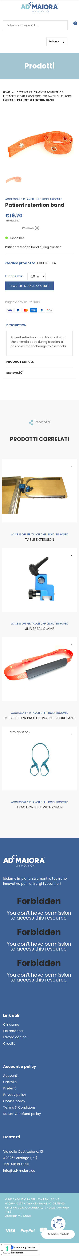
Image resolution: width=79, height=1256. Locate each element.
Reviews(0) (15, 373)
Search (63, 25)
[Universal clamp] (39, 580)
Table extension (39, 539)
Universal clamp (39, 628)
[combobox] (56, 42)
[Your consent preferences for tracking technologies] (7, 1249)
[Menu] (31, 41)
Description (16, 325)
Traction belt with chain (39, 807)
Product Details (20, 362)
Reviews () (30, 228)
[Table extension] (39, 490)
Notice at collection (13, 1252)
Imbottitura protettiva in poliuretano (39, 718)
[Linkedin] (7, 991)
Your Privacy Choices (24, 1247)
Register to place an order (29, 286)
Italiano (54, 41)
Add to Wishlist (71, 464)
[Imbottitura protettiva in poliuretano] (39, 669)
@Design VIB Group (18, 1216)
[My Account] (17, 41)
